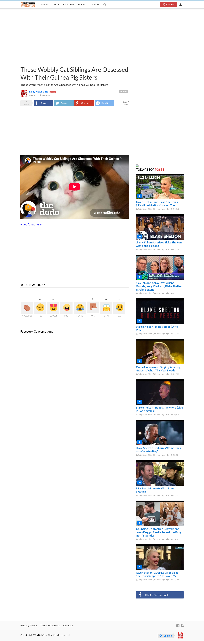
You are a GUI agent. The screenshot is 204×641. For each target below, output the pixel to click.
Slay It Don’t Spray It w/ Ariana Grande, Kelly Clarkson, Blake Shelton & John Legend (159, 286)
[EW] (119, 308)
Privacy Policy (28, 625)
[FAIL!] (93, 307)
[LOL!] (66, 308)
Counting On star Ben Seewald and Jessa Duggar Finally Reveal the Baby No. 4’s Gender (159, 532)
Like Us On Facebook (157, 594)
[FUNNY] (80, 308)
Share (43, 103)
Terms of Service (50, 625)
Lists (56, 4)
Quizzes (68, 4)
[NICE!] (40, 308)
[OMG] (106, 308)
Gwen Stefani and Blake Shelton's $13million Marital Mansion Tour (157, 203)
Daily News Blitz (38, 91)
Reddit (104, 103)
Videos (94, 4)
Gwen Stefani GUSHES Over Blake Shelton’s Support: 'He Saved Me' (157, 574)
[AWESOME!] (27, 308)
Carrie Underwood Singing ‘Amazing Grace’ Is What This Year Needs (158, 368)
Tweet (64, 103)
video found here (31, 224)
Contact (68, 625)
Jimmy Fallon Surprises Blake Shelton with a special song (159, 244)
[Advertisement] (102, 35)
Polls (82, 4)
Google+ (85, 103)
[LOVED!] (53, 308)
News (45, 4)
